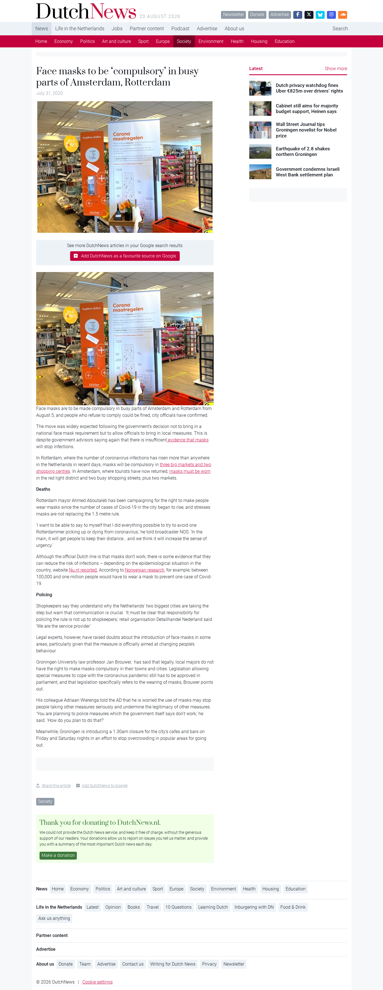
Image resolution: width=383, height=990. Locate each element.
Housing (259, 41)
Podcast (180, 28)
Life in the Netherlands (79, 28)
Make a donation (58, 855)
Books (134, 907)
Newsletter (233, 14)
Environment (211, 41)
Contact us (133, 964)
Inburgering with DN (254, 907)
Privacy (209, 964)
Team (85, 964)
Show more (336, 68)
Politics (87, 41)
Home (41, 41)
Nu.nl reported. (83, 570)
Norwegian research (144, 570)
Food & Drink (293, 907)
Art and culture (116, 41)
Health (237, 41)
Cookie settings (97, 982)
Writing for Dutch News (172, 964)
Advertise (280, 14)
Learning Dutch (213, 907)
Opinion (113, 907)
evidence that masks (188, 440)
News (41, 28)
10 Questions (178, 907)
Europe (163, 41)
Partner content (147, 28)
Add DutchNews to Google (105, 785)
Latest (256, 68)
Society (184, 41)
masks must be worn (190, 471)
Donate (257, 14)
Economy (63, 41)
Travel (153, 907)
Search (340, 28)
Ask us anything (54, 918)
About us (234, 28)
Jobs (117, 28)
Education (285, 41)
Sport (143, 41)
